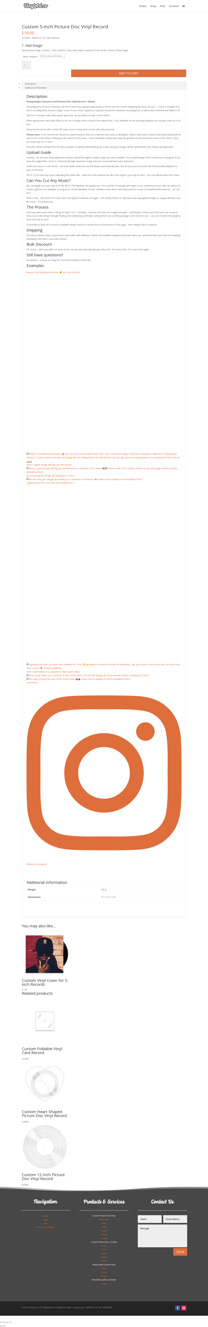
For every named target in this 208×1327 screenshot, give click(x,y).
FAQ (162, 6)
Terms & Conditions (46, 1227)
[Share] (7, 1322)
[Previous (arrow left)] (1, 1325)
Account (174, 6)
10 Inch (104, 1234)
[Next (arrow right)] (4, 1325)
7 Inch (104, 1227)
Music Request (30, 56)
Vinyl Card (104, 1219)
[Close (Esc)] (10, 1322)
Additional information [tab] (36, 87)
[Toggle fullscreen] (4, 1322)
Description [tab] (30, 83)
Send (180, 1252)
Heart (104, 1230)
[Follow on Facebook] (177, 1308)
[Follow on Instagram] (183, 1308)
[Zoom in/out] (1, 1322)
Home (142, 6)
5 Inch (104, 1223)
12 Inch (104, 1238)
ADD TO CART (129, 73)
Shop (153, 6)
